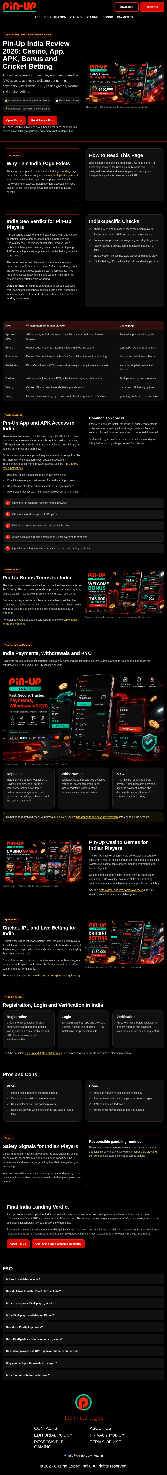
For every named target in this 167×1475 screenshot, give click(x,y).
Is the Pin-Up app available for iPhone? (30, 1315)
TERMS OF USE (105, 1441)
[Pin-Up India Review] (20, 7)
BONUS (107, 17)
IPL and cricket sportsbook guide (56, 975)
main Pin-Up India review (60, 175)
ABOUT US (100, 1428)
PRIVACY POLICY (107, 1435)
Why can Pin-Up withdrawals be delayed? (31, 1363)
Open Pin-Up (14, 120)
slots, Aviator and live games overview (121, 890)
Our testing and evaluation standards (58, 1243)
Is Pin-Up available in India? (23, 1279)
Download (126, 7)
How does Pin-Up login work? (24, 1327)
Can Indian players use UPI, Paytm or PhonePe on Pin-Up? (42, 1351)
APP (37, 17)
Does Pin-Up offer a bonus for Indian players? (34, 1339)
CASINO (76, 17)
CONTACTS (45, 1428)
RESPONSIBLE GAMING (49, 1444)
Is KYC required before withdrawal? (28, 1375)
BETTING (92, 17)
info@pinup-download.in (85, 1455)
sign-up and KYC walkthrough (42, 1053)
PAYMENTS (125, 17)
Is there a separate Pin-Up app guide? (29, 1303)
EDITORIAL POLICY (53, 1435)
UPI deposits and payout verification (97, 817)
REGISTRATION (55, 17)
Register (152, 7)
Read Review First (42, 120)
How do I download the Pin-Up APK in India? (33, 1291)
